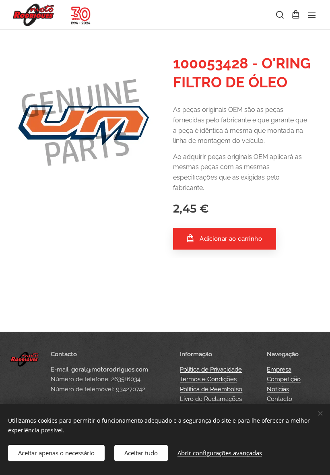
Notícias (278, 389)
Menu (312, 15)
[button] (279, 15)
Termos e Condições (208, 379)
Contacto (279, 399)
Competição (284, 379)
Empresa (279, 369)
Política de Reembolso (211, 389)
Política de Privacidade (211, 369)
